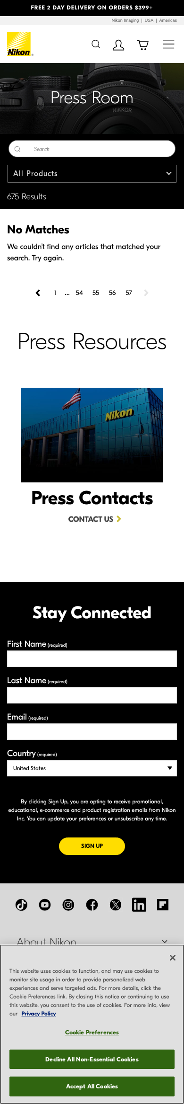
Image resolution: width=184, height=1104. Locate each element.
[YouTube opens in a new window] (45, 905)
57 (128, 293)
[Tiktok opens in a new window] (21, 905)
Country (32, 753)
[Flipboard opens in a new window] (163, 905)
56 (112, 293)
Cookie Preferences (92, 1032)
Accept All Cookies (92, 1086)
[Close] (172, 957)
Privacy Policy (39, 1014)
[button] (14, 8)
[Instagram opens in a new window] (68, 905)
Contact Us (90, 520)
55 (95, 293)
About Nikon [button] (46, 942)
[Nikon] (20, 44)
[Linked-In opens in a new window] (139, 905)
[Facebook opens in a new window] (92, 905)
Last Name (37, 681)
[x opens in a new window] (116, 905)
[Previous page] (39, 293)
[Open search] (95, 44)
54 (79, 293)
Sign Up (103, 845)
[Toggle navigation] (168, 44)
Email (27, 717)
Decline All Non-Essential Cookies (91, 1059)
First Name (37, 644)
